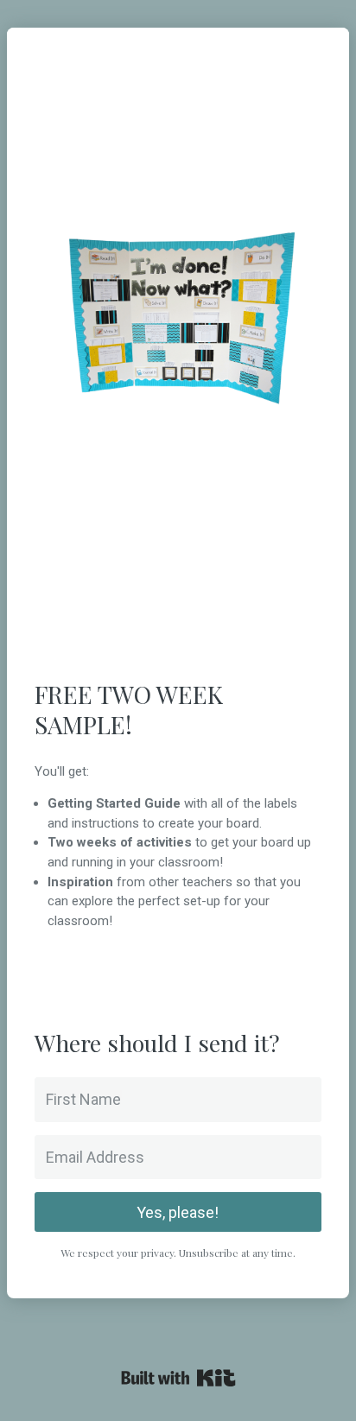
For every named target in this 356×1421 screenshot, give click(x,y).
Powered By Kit (178, 1377)
